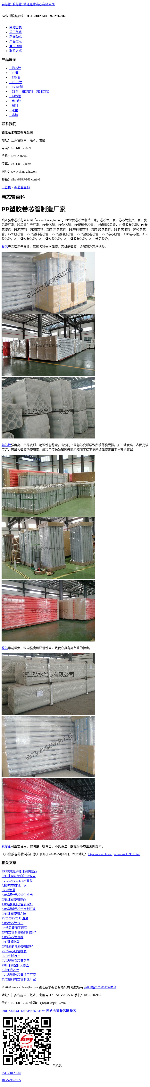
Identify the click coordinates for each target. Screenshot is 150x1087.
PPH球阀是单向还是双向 (19, 876)
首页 (6, 187)
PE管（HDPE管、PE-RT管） (30, 91)
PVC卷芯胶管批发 (14, 951)
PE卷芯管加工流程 (14, 927)
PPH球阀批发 (11, 942)
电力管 (15, 101)
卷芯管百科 (22, 187)
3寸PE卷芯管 (10, 970)
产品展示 (15, 41)
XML (12, 1010)
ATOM (41, 1010)
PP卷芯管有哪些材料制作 (19, 932)
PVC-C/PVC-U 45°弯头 (17, 880)
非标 (13, 115)
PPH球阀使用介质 (14, 913)
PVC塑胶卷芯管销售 (16, 960)
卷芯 (5, 246)
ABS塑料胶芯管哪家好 (17, 904)
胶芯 (5, 648)
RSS (33, 1010)
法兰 (13, 110)
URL (5, 1010)
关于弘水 (15, 32)
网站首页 (15, 27)
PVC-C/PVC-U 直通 (15, 918)
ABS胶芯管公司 (12, 923)
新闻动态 (15, 36)
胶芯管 (6, 846)
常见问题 (15, 46)
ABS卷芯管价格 (12, 937)
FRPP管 (15, 82)
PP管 (13, 72)
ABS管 (15, 96)
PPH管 (15, 77)
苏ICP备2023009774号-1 (100, 987)
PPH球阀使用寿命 (14, 899)
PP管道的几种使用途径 (17, 946)
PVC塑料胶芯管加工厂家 (19, 974)
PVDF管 (16, 86)
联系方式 (15, 50)
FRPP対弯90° (11, 956)
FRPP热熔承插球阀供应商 (19, 871)
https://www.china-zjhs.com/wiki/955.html (114, 854)
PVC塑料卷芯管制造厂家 (19, 979)
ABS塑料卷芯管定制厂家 (19, 909)
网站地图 (52, 1010)
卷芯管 (15, 68)
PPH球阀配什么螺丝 (15, 965)
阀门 (13, 105)
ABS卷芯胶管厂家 (14, 885)
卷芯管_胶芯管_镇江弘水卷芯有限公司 (28, 4)
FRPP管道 (8, 890)
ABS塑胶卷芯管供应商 (17, 895)
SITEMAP (22, 1010)
